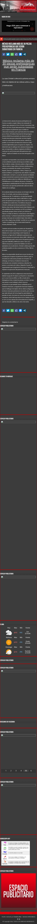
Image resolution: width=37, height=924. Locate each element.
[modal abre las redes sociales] (24, 54)
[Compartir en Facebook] (4, 54)
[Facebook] (17, 919)
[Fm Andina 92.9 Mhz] (18, 6)
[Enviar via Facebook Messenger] (20, 54)
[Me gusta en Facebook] (16, 54)
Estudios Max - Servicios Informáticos (24, 917)
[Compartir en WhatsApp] (12, 54)
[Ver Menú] (2, 5)
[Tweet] (8, 54)
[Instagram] (19, 919)
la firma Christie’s (20, 125)
